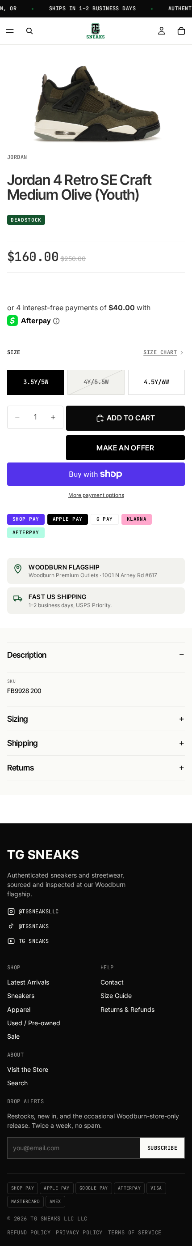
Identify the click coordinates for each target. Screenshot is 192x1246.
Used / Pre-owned (33, 1023)
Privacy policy (79, 1232)
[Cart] (181, 31)
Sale (13, 1036)
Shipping (22, 743)
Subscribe (162, 1148)
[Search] (29, 31)
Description (26, 654)
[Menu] (10, 31)
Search (17, 1083)
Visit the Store (27, 1069)
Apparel (18, 1009)
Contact (112, 982)
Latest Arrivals (28, 982)
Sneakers (20, 995)
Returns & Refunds (127, 1009)
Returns (20, 767)
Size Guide (116, 995)
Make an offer (125, 447)
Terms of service (135, 1232)
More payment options (96, 495)
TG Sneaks (43, 854)
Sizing (17, 719)
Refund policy (28, 1232)
